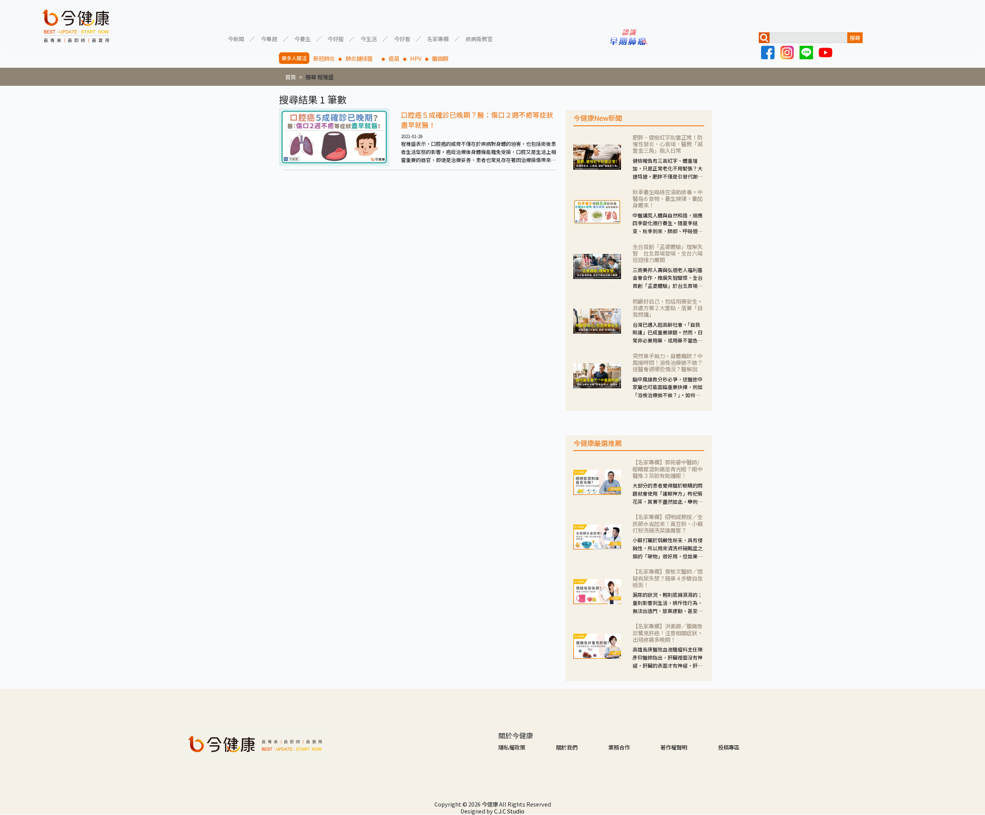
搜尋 (855, 37)
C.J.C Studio (509, 811)
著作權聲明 (673, 747)
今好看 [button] (402, 38)
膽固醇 (440, 58)
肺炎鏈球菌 (362, 58)
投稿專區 (729, 747)
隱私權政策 (511, 747)
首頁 (290, 77)
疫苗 (394, 58)
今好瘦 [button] (335, 38)
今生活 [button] (369, 38)
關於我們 (567, 747)
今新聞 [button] (236, 38)
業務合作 (619, 747)
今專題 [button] (269, 38)
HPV (415, 58)
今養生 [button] (302, 38)
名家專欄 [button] (438, 38)
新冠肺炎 (324, 58)
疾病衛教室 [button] (479, 38)
